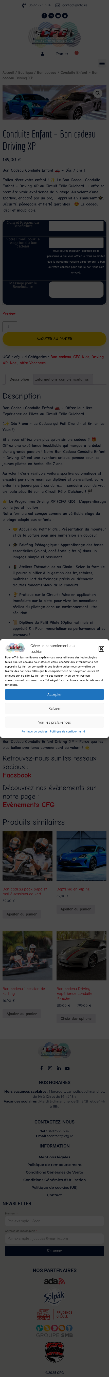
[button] (101, 648)
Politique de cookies (34, 731)
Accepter (54, 694)
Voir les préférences (54, 722)
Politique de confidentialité (67, 731)
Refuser (54, 708)
